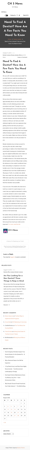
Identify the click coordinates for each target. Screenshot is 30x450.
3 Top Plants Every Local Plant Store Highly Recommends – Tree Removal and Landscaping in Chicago (15, 369)
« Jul (4, 422)
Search (25, 15)
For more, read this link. (14, 224)
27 (14, 415)
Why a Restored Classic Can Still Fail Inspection (14, 362)
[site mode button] (6, 15)
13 (14, 409)
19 (11, 412)
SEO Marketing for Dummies (19, 322)
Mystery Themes (21, 447)
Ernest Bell (7, 322)
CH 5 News (15, 3)
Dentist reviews (7, 55)
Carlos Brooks (8, 331)
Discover (6, 305)
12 (11, 409)
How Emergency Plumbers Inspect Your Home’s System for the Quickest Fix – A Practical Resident (15, 354)
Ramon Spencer (9, 316)
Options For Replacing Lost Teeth (15, 241)
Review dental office (16, 55)
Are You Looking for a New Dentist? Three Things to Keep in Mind (14, 278)
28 (18, 415)
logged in (12, 257)
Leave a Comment (22, 57)
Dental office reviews (9, 272)
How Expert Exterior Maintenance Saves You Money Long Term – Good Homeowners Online (15, 377)
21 (18, 412)
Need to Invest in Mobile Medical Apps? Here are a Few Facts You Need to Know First (15, 247)
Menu (4, 12)
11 (8, 409)
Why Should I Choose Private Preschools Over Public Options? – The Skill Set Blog (15, 385)
